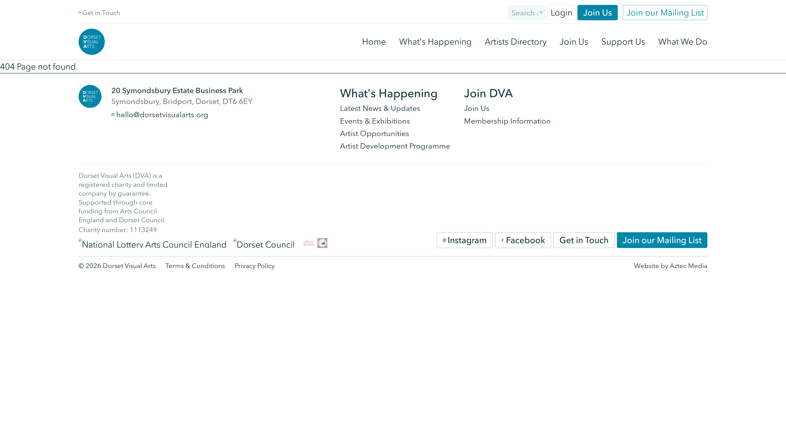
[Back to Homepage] (92, 42)
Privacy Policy (255, 266)
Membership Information (507, 120)
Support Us (623, 41)
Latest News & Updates (380, 108)
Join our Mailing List (665, 12)
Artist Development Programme (395, 145)
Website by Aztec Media (670, 266)
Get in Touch (101, 12)
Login (561, 12)
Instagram (467, 240)
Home (374, 41)
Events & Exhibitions (375, 120)
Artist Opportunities (374, 133)
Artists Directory (516, 41)
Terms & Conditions (195, 266)
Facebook (525, 240)
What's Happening (435, 41)
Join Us (597, 12)
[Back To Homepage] (90, 96)
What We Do (682, 41)
